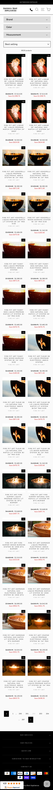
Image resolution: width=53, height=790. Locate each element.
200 (20, 714)
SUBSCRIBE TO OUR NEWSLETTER (26, 759)
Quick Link (26, 751)
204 (47, 714)
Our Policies (26, 743)
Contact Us (26, 767)
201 (27, 714)
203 (40, 714)
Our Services (26, 735)
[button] (27, 19)
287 (23, 720)
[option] (29, 2)
